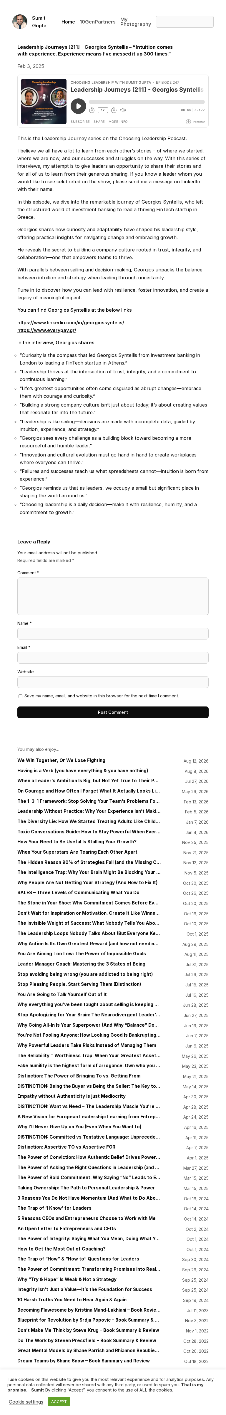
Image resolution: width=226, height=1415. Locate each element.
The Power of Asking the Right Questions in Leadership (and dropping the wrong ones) (89, 1167)
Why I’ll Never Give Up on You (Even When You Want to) (79, 1126)
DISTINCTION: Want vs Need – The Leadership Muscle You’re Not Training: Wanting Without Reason (89, 1106)
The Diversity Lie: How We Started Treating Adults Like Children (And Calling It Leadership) (89, 821)
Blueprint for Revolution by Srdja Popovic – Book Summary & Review (89, 1320)
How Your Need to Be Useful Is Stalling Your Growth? (77, 842)
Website (25, 671)
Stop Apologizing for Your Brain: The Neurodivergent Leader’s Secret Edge (89, 1015)
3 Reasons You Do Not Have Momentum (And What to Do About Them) (89, 1198)
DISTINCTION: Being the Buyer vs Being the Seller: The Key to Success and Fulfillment (89, 1086)
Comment (28, 572)
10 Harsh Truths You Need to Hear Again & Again (72, 1299)
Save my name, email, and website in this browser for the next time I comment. (101, 695)
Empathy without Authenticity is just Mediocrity (71, 1096)
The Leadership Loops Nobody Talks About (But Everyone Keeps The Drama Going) (89, 933)
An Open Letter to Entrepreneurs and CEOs (66, 1228)
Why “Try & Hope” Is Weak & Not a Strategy (67, 1279)
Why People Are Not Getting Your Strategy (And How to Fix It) (87, 882)
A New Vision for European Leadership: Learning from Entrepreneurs (89, 1116)
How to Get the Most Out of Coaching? (61, 1249)
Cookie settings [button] (26, 1401)
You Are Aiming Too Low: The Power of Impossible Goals (81, 953)
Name (24, 623)
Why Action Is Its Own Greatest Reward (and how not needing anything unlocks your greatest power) (89, 943)
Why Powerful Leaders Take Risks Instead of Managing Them (86, 1045)
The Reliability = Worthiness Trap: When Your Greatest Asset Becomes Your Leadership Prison (89, 1055)
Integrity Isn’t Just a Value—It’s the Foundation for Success (84, 1289)
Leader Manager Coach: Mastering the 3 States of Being (81, 964)
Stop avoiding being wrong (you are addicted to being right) (85, 974)
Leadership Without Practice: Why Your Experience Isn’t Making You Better (89, 811)
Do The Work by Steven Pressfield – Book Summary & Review (86, 1340)
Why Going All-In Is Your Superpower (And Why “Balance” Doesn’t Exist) (89, 1025)
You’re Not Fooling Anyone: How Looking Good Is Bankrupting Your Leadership (89, 1035)
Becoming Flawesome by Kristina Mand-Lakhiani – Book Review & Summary (89, 1310)
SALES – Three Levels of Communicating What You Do (78, 892)
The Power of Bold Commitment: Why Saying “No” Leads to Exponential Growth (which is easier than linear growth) (89, 1177)
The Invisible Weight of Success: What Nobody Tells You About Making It (89, 923)
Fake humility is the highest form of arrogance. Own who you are (89, 1065)
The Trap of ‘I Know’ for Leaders (54, 1208)
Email (23, 647)
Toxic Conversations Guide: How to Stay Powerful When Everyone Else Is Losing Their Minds (89, 832)
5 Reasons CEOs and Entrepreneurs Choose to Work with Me (86, 1218)
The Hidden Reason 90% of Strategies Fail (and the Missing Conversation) (89, 862)
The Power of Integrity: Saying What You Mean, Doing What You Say (89, 1238)
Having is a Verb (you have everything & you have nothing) (82, 770)
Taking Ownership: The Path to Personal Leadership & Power (86, 1188)
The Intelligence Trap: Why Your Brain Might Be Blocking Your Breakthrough (89, 872)
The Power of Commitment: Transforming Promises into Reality (89, 1269)
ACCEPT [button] (59, 1401)
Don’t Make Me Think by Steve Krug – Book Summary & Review (88, 1330)
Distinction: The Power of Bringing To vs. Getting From (79, 1076)
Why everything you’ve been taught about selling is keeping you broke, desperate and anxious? (89, 1004)
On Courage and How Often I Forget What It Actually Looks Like (89, 791)
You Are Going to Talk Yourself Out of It (62, 994)
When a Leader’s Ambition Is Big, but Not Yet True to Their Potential (89, 780)
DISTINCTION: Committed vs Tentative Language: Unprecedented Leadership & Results (89, 1137)
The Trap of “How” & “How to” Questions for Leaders (78, 1259)
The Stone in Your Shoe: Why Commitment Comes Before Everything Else (89, 903)
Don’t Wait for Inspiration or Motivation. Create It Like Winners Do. (89, 913)
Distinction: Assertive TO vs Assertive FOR (66, 1147)
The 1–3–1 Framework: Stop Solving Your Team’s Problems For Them (89, 801)
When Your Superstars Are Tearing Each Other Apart (77, 852)
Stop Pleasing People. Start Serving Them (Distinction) (79, 984)
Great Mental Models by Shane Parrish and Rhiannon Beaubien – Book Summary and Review (89, 1350)
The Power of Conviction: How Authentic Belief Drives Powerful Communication (89, 1157)
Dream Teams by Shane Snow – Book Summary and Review (83, 1361)
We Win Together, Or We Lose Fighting (61, 760)
